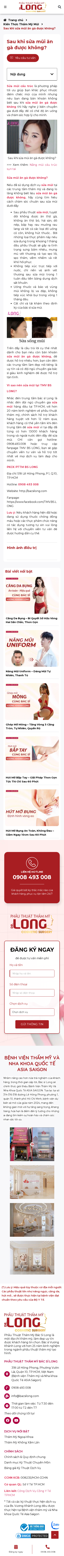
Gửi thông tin (32, 1024)
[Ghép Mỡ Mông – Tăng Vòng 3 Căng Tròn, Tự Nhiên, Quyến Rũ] (32, 701)
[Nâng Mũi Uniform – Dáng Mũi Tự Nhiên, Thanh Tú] (32, 648)
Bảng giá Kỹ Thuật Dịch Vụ (22, 1468)
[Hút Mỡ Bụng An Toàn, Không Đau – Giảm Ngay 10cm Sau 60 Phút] (32, 807)
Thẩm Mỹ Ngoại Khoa (18, 1437)
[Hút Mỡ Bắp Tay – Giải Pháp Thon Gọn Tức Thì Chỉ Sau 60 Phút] (32, 754)
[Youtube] (16, 1420)
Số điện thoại (18, 984)
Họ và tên (16, 965)
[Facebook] (7, 1420)
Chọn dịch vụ (19, 1003)
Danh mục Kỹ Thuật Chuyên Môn (27, 1462)
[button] (59, 7)
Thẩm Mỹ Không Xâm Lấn (21, 1442)
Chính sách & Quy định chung (25, 1457)
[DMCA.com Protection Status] (32, 1538)
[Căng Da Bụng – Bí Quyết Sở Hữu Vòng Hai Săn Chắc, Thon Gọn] (32, 595)
